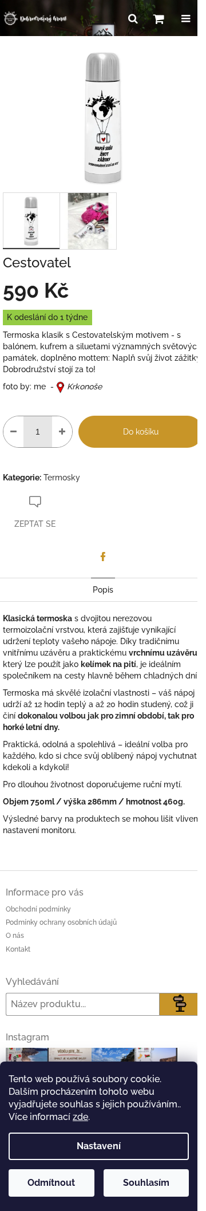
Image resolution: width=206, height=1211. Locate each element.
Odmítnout (51, 1182)
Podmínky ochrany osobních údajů (61, 922)
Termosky (61, 477)
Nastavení (99, 1146)
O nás (15, 936)
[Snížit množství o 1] (13, 431)
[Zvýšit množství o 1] (62, 431)
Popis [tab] (103, 589)
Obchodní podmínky (38, 909)
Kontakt (18, 949)
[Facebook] (103, 556)
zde (80, 1116)
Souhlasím (146, 1182)
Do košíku (141, 431)
